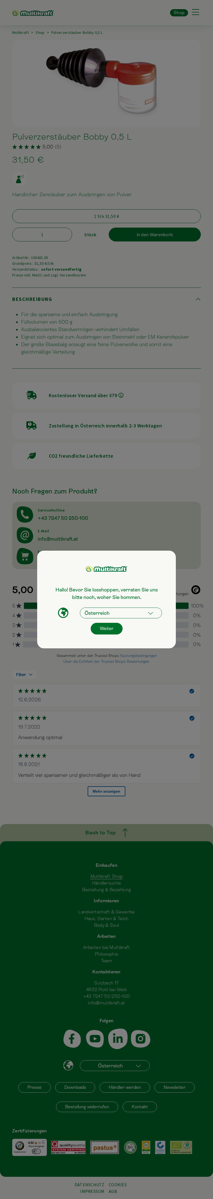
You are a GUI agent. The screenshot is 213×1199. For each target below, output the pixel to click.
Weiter (106, 628)
